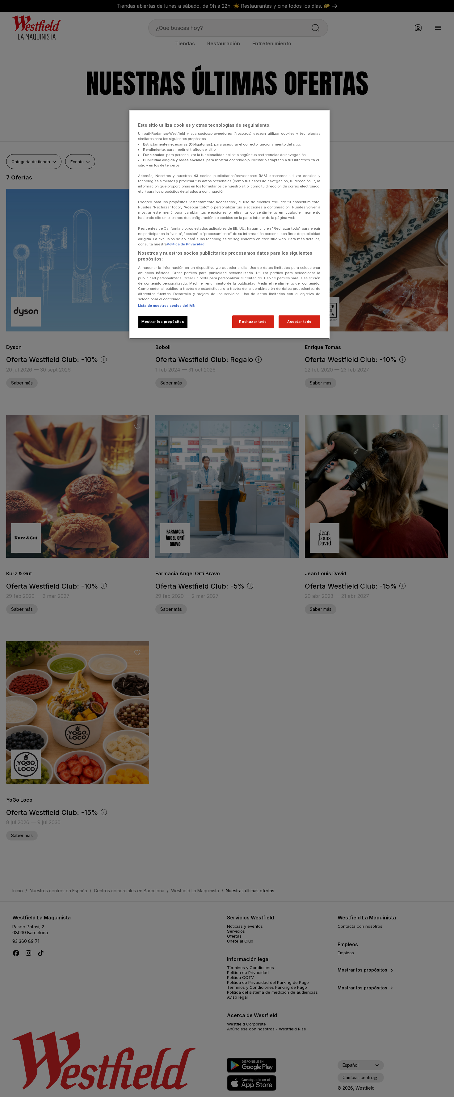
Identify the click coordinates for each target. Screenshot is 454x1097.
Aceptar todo (299, 321)
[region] (229, 224)
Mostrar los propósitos (162, 321)
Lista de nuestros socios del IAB (166, 305)
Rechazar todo (253, 321)
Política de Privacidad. (186, 244)
